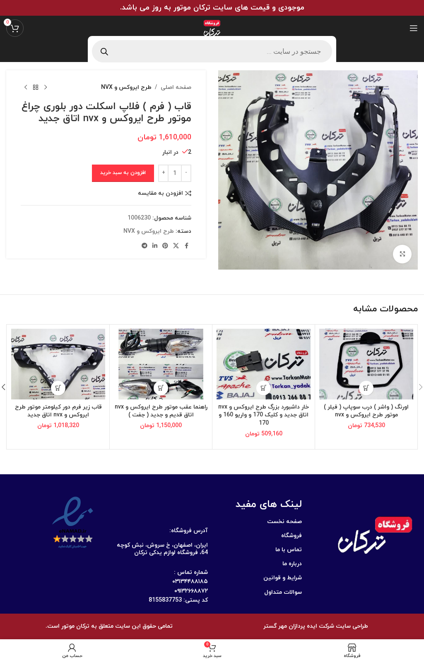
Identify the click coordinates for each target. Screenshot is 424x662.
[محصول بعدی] (26, 88)
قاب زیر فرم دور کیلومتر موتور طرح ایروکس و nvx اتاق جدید (58, 411)
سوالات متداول (283, 592)
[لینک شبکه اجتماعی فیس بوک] (186, 246)
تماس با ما (288, 550)
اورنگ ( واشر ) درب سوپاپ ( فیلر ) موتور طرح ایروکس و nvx (366, 411)
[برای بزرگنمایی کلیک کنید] (402, 254)
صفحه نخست (284, 522)
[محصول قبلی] (46, 88)
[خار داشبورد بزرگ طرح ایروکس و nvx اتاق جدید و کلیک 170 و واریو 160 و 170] (264, 364)
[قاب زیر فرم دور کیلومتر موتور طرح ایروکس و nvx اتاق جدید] (58, 364)
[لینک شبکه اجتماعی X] (176, 246)
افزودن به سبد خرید (123, 173)
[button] (366, 388)
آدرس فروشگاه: (188, 531)
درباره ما (292, 564)
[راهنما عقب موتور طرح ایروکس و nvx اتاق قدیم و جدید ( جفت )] (161, 364)
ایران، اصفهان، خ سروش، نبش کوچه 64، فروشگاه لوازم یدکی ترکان (162, 549)
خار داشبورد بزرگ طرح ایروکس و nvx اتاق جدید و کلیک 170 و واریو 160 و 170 (263, 415)
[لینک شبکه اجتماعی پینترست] (165, 246)
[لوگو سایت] (212, 27)
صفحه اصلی (176, 87)
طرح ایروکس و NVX (126, 87)
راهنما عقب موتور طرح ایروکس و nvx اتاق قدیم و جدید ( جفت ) (161, 411)
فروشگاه (291, 536)
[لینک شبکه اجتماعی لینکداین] (155, 246)
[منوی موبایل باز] (413, 28)
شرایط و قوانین (282, 578)
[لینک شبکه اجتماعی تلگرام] (144, 246)
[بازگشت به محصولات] (36, 88)
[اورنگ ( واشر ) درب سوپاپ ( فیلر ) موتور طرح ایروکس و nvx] (366, 364)
